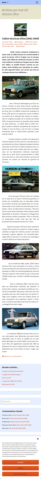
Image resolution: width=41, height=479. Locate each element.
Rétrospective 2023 (8, 384)
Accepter (21, 462)
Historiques (19, 42)
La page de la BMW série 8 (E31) (12, 381)
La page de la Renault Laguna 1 (11, 374)
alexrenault (21, 46)
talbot (21, 44)
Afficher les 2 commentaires (13, 356)
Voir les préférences (20, 474)
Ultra (12, 46)
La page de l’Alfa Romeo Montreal (12, 371)
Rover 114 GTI (6, 378)
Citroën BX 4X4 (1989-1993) (17, 428)
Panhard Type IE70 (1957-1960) (19, 422)
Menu (4, 2)
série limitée (10, 44)
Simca (16, 44)
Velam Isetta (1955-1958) (23, 425)
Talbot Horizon (27, 44)
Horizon (29, 42)
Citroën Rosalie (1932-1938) (20, 415)
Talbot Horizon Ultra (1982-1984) (20, 38)
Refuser (20, 468)
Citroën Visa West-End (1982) (18, 418)
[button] (38, 439)
